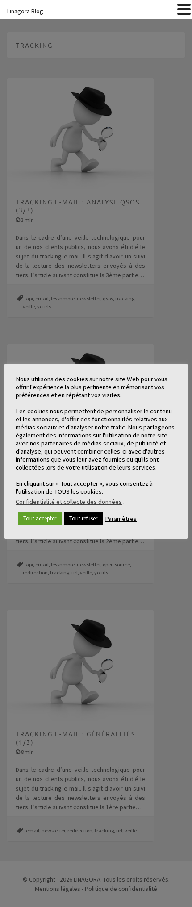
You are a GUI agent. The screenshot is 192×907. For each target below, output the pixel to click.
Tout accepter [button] (39, 518)
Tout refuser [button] (83, 518)
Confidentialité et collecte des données (69, 502)
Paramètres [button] (121, 519)
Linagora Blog (25, 11)
